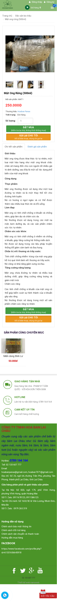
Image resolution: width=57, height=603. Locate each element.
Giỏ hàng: (36, 8)
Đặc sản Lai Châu (23, 16)
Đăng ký (50, 2)
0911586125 (32, 497)
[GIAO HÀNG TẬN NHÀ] (7, 384)
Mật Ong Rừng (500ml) (15, 19)
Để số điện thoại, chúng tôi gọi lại (28, 137)
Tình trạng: (10, 115)
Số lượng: (10, 120)
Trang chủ (7, 16)
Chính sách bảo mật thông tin (16, 526)
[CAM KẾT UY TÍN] (7, 412)
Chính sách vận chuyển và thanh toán (20, 534)
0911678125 (19, 497)
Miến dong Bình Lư (13, 356)
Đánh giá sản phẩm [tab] (37, 146)
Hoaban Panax (24, 111)
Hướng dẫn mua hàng (12, 537)
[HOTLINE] (7, 400)
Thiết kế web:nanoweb (28, 582)
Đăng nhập (36, 2)
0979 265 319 (20, 508)
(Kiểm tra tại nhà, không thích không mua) (28, 129)
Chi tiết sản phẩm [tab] (13, 146)
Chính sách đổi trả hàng (13, 530)
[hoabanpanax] (7, 4)
